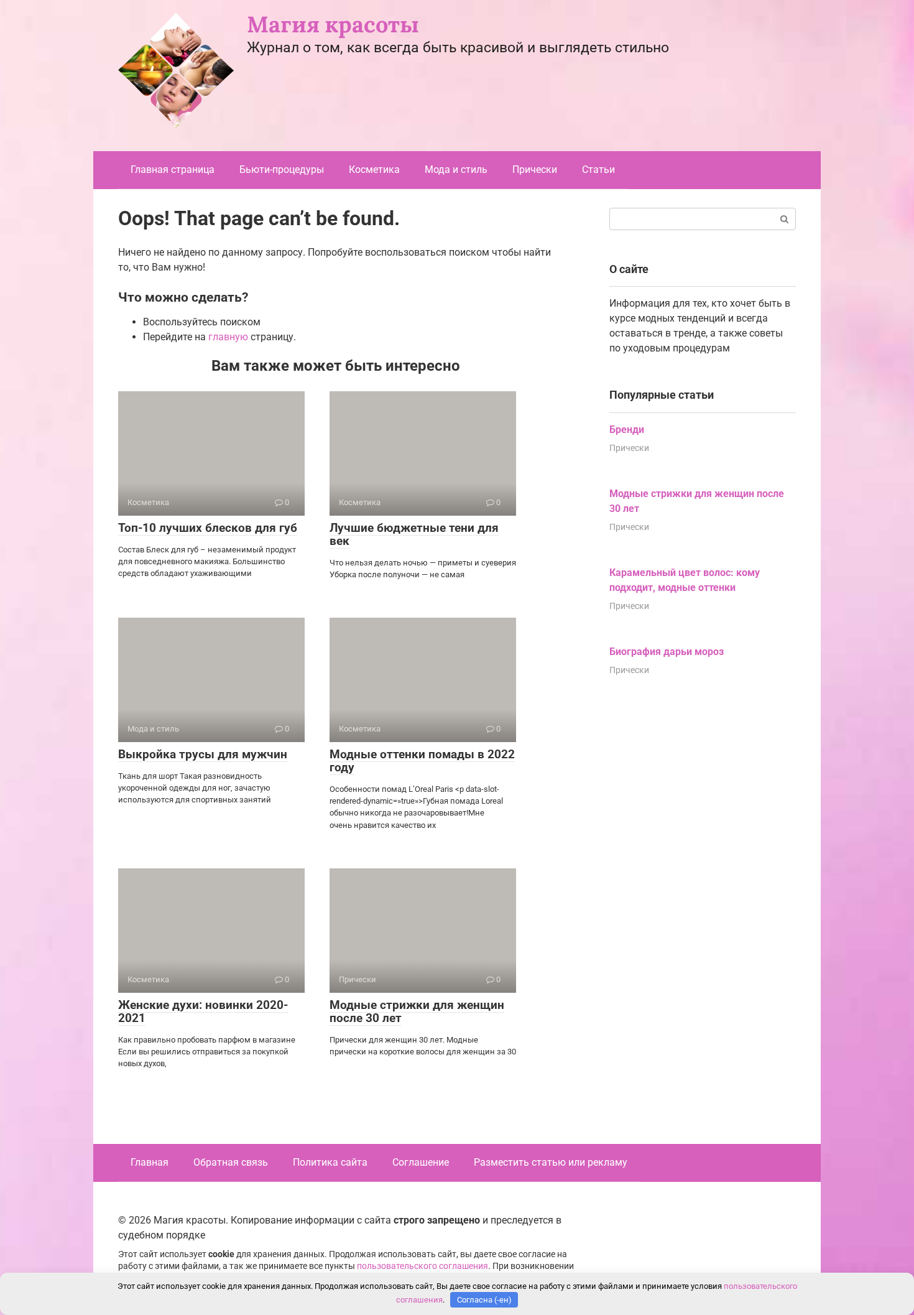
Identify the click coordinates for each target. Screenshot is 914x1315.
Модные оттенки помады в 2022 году (422, 760)
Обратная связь (230, 1162)
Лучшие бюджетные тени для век (414, 534)
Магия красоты (333, 24)
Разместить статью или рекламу (550, 1162)
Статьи (598, 169)
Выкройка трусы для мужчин (202, 754)
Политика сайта (330, 1162)
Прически (534, 169)
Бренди (626, 429)
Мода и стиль (456, 169)
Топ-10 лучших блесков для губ (207, 528)
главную (228, 337)
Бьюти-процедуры (281, 169)
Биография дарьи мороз (666, 652)
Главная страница (173, 169)
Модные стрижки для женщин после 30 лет (417, 1011)
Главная (149, 1162)
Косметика (374, 169)
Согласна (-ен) (484, 1299)
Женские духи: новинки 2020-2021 (203, 1011)
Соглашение (420, 1162)
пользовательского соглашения (422, 1266)
